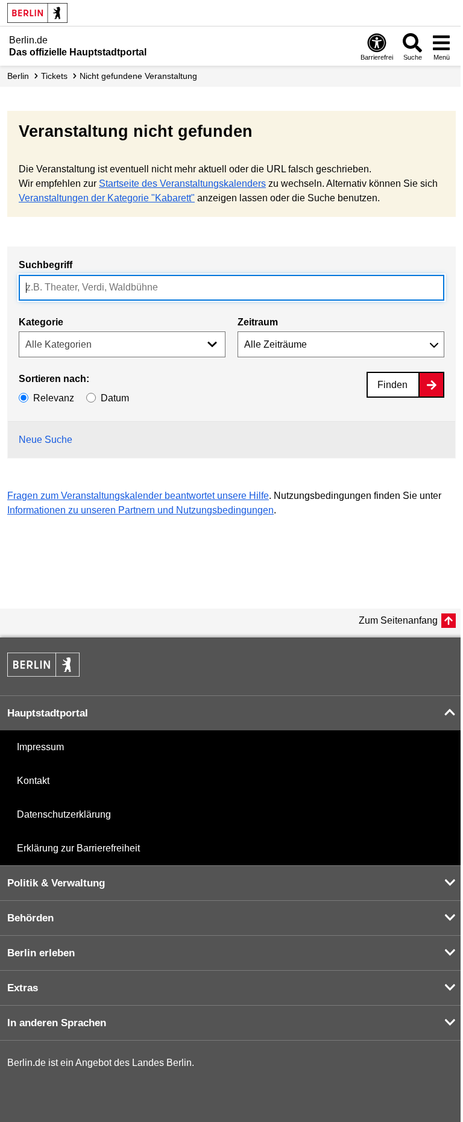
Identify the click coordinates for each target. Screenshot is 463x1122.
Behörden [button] (30, 918)
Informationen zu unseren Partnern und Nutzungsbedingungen (140, 510)
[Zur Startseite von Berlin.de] (43, 673)
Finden (392, 385)
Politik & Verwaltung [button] (56, 883)
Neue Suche (45, 439)
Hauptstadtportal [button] (47, 713)
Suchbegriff (45, 265)
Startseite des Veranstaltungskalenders (182, 183)
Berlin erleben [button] (41, 953)
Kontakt (33, 781)
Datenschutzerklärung (64, 814)
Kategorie (41, 322)
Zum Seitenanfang (398, 620)
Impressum (40, 747)
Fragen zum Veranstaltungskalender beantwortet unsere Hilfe (138, 495)
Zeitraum (258, 322)
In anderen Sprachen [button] (56, 1023)
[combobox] (231, 288)
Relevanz (53, 398)
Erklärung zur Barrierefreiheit (78, 848)
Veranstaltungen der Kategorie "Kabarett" (107, 198)
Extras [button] (22, 988)
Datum (115, 398)
